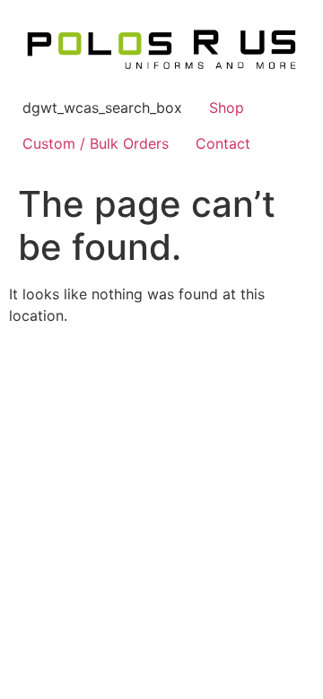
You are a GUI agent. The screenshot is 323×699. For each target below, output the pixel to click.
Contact (223, 143)
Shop (226, 107)
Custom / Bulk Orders (95, 143)
